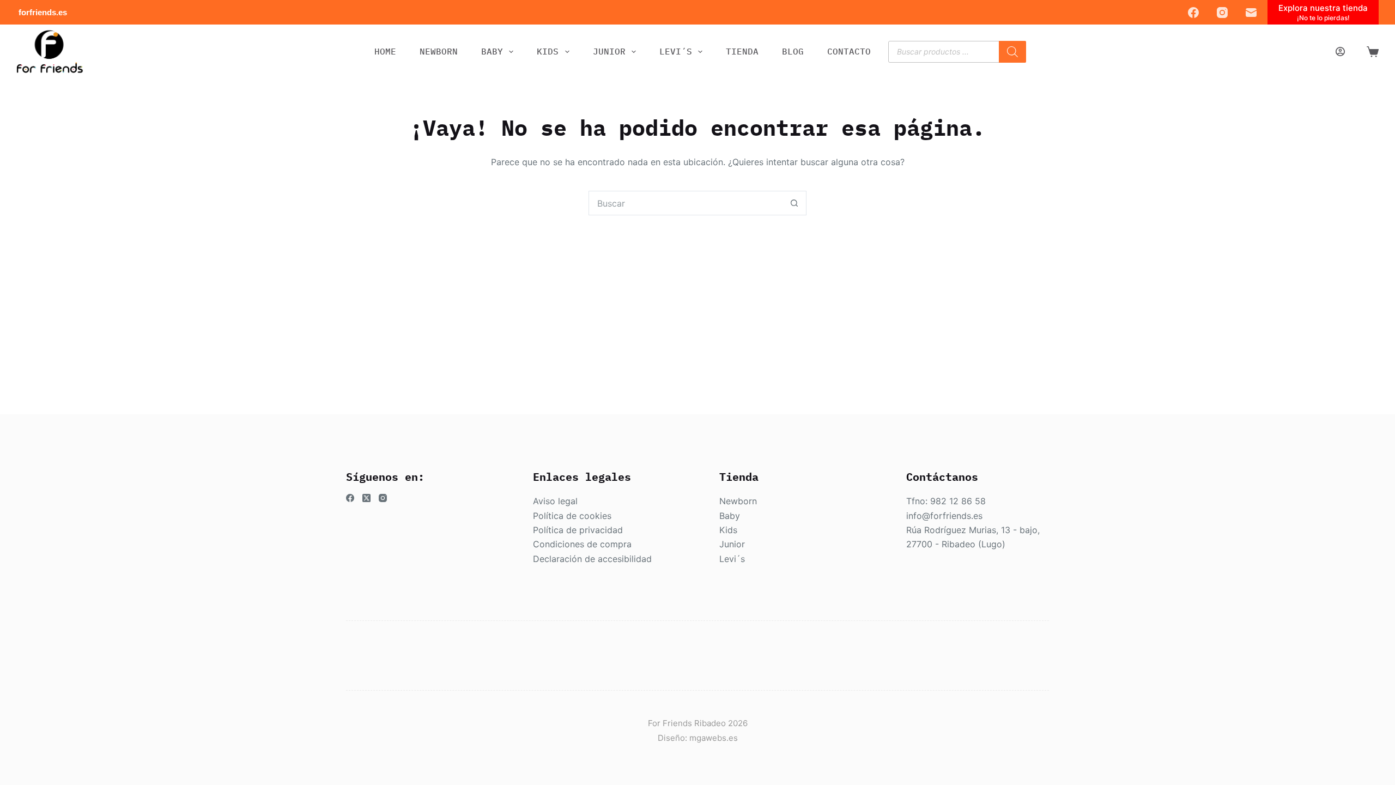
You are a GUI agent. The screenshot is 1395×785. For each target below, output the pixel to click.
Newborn (738, 501)
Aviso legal (555, 501)
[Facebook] (1193, 12)
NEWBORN (439, 51)
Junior (732, 544)
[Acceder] (1340, 51)
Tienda (742, 51)
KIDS (548, 51)
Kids (728, 529)
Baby (729, 515)
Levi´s (732, 558)
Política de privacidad (578, 529)
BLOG (793, 51)
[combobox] (686, 203)
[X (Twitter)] (366, 498)
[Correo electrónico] (1251, 12)
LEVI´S (675, 51)
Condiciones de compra (582, 544)
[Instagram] (1222, 12)
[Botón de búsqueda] (794, 203)
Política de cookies (572, 515)
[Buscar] (1012, 52)
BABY (492, 51)
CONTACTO (849, 51)
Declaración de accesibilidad (592, 558)
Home (385, 51)
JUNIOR (609, 51)
